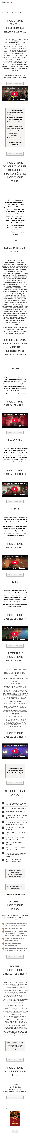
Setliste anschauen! (15, 1076)
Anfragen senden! (15, 1078)
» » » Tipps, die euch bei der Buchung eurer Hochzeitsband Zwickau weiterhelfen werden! (15, 862)
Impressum (16, 1096)
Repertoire (23, 706)
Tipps (21, 924)
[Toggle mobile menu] (27, 4)
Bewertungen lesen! (15, 1074)
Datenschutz (22, 1096)
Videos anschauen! (15, 1073)
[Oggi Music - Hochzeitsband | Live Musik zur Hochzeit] (11, 13)
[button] (15, 792)
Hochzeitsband (6, 262)
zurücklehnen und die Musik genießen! (15, 1080)
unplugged (20, 761)
